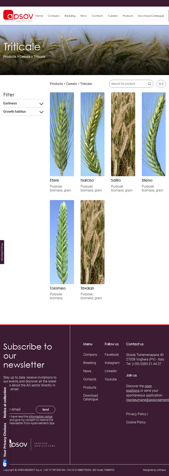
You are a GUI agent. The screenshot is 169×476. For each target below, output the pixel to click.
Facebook (112, 355)
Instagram (112, 363)
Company (54, 15)
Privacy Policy (136, 414)
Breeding (70, 15)
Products (9, 57)
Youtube (111, 379)
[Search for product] (149, 83)
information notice (40, 416)
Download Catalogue (90, 397)
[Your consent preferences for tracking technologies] (2, 252)
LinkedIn (111, 371)
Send (45, 409)
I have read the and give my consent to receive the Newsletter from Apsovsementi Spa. (32, 420)
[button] (128, 16)
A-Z (161, 83)
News (83, 15)
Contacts (97, 15)
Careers (113, 15)
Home (39, 15)
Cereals (25, 57)
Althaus (161, 470)
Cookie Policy (136, 422)
